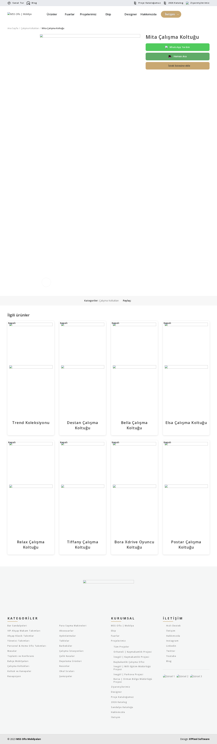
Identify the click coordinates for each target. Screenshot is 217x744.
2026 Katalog (175, 3)
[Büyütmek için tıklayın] (46, 282)
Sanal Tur (18, 3)
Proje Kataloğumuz (150, 3)
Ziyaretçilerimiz (200, 3)
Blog (34, 3)
